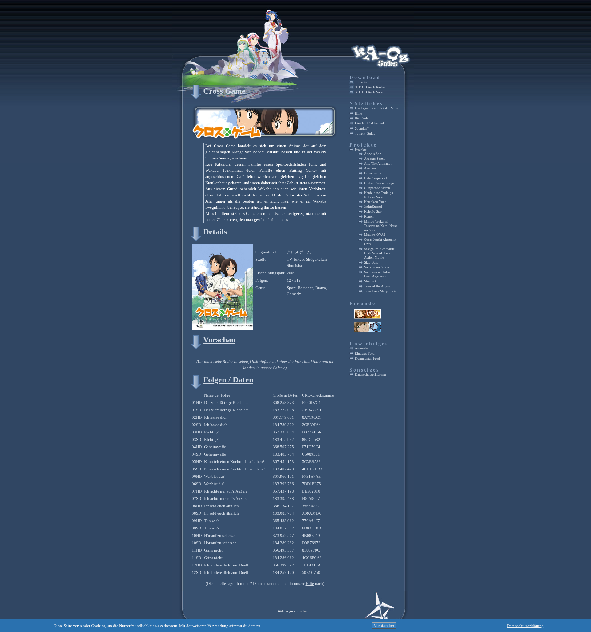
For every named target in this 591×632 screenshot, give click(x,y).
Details (215, 231)
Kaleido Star (373, 211)
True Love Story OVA (380, 291)
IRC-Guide (362, 118)
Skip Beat (371, 262)
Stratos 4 (370, 281)
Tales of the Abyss (377, 286)
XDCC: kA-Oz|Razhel (370, 87)
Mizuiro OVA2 (374, 234)
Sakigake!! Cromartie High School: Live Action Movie (379, 253)
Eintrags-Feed (365, 353)
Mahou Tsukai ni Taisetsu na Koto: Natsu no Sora (380, 226)
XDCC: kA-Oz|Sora (369, 92)
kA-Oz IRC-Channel (369, 123)
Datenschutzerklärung (370, 374)
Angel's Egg (372, 153)
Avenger (370, 168)
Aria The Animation (378, 163)
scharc (304, 611)
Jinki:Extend (373, 206)
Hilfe (310, 583)
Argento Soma (374, 158)
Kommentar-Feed (367, 358)
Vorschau (219, 339)
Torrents (361, 82)
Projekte (361, 149)
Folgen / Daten (228, 379)
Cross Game (224, 91)
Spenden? (362, 128)
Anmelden (362, 348)
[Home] (245, 76)
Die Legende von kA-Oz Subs (376, 108)
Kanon (369, 216)
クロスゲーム (299, 252)
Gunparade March (377, 188)
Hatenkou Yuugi (376, 201)
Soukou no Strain (376, 267)
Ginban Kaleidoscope (379, 183)
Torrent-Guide (365, 133)
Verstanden (384, 625)
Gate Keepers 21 (376, 178)
